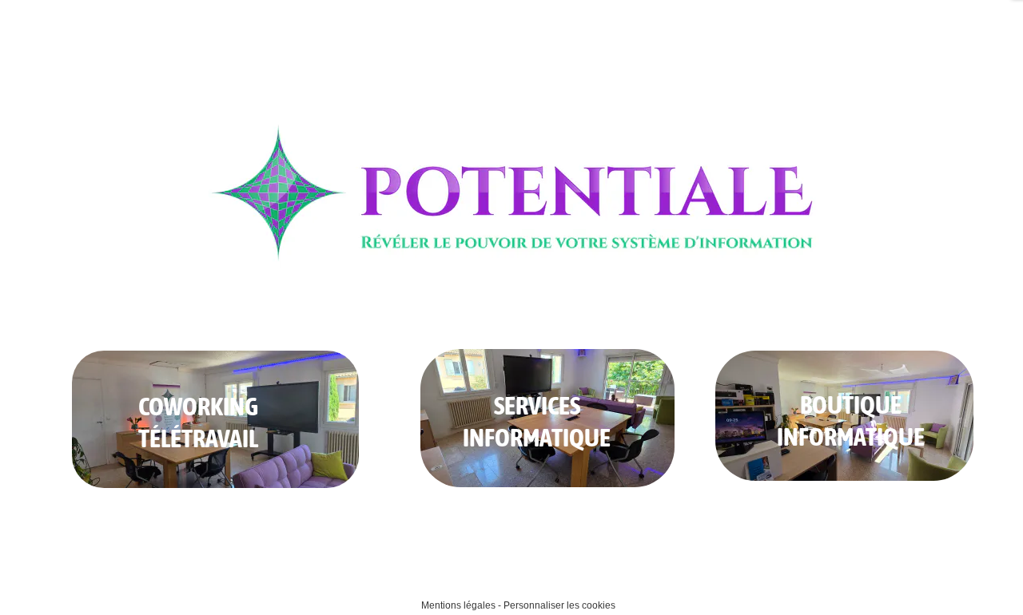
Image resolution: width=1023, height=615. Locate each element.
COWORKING (198, 406)
